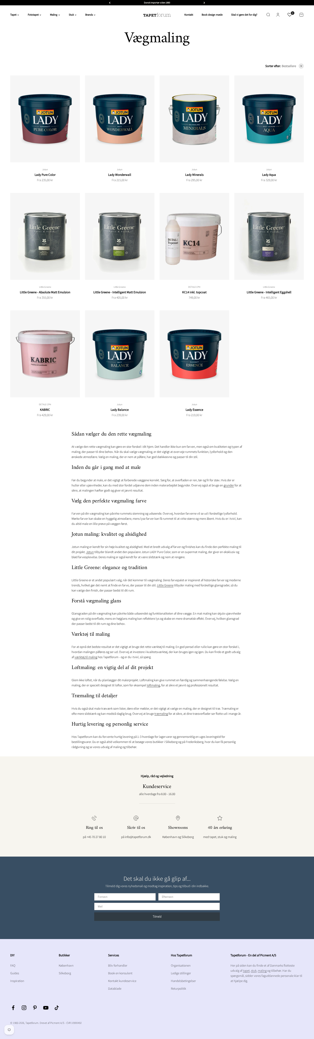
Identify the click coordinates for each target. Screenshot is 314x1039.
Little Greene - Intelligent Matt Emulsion (119, 292)
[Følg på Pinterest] (35, 1008)
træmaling (161, 714)
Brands (89, 14)
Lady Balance (120, 410)
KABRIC (45, 410)
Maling (53, 14)
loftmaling (153, 685)
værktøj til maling (86, 657)
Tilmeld (157, 916)
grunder (229, 485)
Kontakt (188, 14)
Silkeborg (65, 973)
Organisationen (181, 965)
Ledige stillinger (181, 973)
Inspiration (17, 981)
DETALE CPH (194, 286)
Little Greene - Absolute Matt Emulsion (45, 292)
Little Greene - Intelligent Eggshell (269, 292)
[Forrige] (109, 3)
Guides (14, 973)
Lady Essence (194, 410)
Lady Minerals (194, 175)
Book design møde (212, 14)
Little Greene (45, 286)
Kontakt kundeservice (122, 981)
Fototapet (33, 14)
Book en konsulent (120, 973)
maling (262, 971)
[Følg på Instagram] (24, 1008)
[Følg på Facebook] (13, 1008)
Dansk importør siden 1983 (157, 2)
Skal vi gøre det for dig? (244, 14)
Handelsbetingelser (183, 981)
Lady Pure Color (45, 175)
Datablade (114, 988)
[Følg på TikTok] (57, 1008)
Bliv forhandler (117, 965)
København (66, 965)
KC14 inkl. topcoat (194, 292)
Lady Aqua (269, 175)
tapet (246, 971)
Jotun (45, 169)
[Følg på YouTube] (46, 1008)
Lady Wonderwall (119, 175)
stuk (254, 971)
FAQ (12, 965)
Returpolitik (178, 988)
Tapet (13, 14)
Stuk (71, 14)
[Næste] (204, 3)
